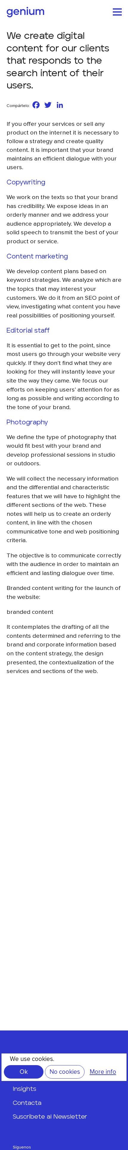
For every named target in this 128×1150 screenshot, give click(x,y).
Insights (24, 1089)
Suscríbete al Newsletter (50, 1117)
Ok (24, 1072)
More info (103, 1072)
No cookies (64, 1072)
